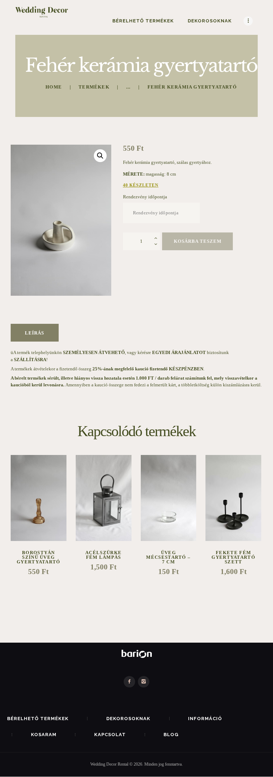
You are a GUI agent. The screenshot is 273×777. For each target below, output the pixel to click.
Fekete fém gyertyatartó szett (233, 557)
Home (54, 87)
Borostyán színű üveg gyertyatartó (38, 557)
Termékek (94, 87)
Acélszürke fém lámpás (103, 554)
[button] (100, 155)
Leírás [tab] (34, 333)
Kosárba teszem (197, 241)
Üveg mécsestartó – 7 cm (168, 557)
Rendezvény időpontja (145, 196)
